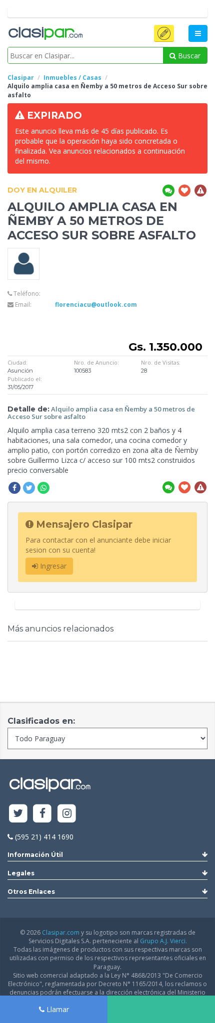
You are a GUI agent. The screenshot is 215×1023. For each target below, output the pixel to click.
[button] (164, 33)
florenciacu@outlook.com (96, 304)
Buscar (188, 55)
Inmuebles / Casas (73, 77)
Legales (21, 873)
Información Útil (35, 854)
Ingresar (52, 566)
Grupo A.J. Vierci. (163, 941)
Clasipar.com (61, 932)
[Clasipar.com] (45, 34)
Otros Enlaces (31, 891)
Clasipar (21, 77)
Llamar (56, 1009)
